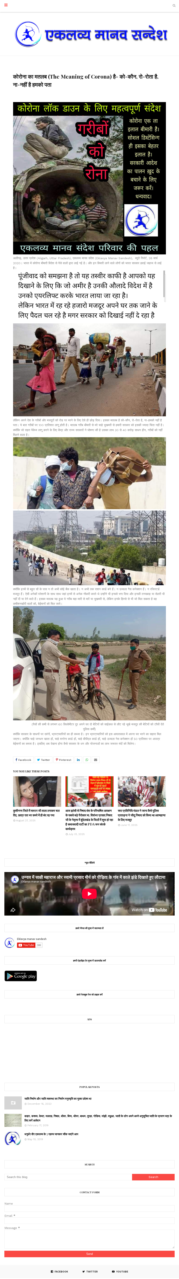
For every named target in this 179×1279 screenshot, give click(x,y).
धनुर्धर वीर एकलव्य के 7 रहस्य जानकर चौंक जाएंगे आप (51, 1134)
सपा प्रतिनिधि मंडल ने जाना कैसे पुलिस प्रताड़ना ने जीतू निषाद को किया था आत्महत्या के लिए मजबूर (141, 815)
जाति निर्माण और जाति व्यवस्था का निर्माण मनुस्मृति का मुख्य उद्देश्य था (57, 1098)
